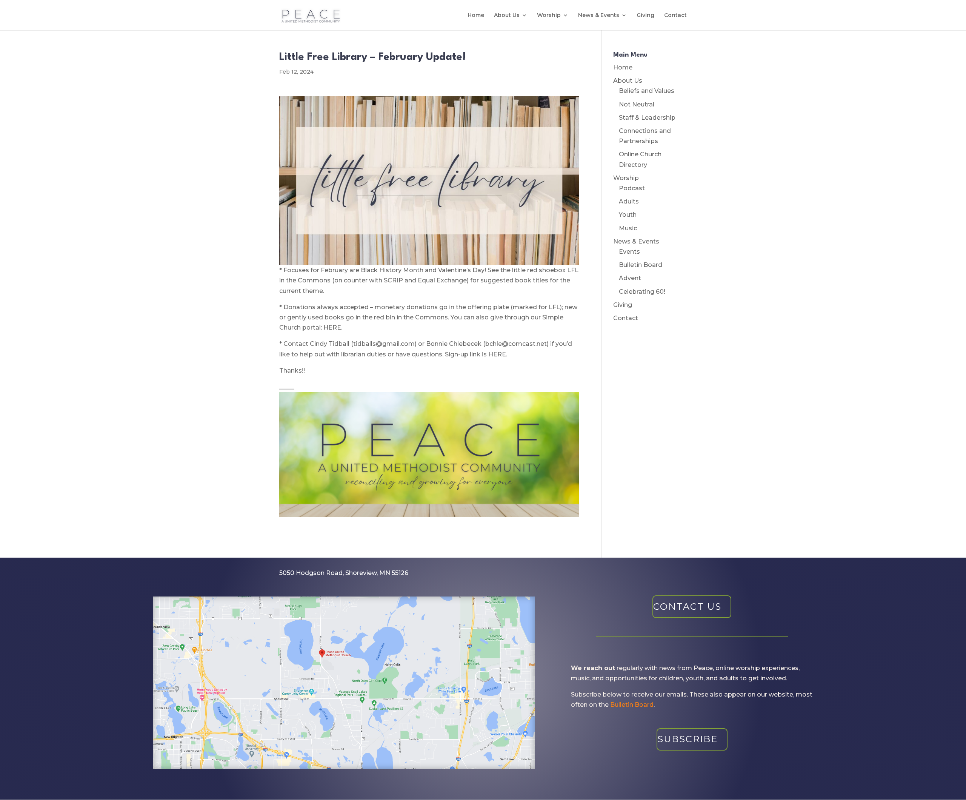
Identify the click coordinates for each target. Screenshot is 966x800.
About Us (507, 15)
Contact (675, 15)
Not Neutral (636, 104)
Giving (645, 15)
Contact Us (687, 606)
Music (628, 228)
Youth (628, 214)
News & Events (598, 15)
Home (476, 15)
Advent (630, 278)
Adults (629, 201)
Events (629, 251)
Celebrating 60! (642, 291)
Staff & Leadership (647, 117)
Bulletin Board (640, 264)
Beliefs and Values (646, 90)
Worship (549, 15)
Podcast (632, 188)
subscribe (687, 739)
